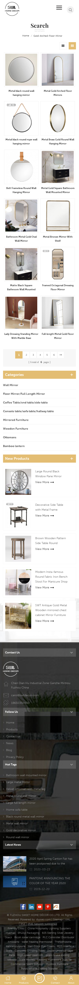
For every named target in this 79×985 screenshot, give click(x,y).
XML (67, 919)
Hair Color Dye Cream (41, 946)
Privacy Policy (15, 757)
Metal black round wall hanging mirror (21, 92)
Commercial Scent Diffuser (27, 964)
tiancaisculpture (15, 946)
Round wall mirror (17, 837)
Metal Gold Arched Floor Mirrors (58, 92)
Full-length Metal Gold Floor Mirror (58, 335)
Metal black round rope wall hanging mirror (21, 141)
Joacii (8, 937)
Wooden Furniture (15, 428)
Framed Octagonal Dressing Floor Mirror (58, 287)
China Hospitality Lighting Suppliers (49, 928)
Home (10, 722)
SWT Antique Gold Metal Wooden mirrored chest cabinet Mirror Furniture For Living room (51, 610)
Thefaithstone (63, 941)
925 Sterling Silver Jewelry (57, 932)
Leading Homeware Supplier (54, 959)
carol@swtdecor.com (25, 695)
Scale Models (27, 959)
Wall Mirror (10, 385)
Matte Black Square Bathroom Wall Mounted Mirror (21, 287)
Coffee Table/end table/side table (25, 402)
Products (12, 729)
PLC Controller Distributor (58, 937)
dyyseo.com (43, 919)
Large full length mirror (20, 802)
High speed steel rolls (30, 955)
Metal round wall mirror (21, 795)
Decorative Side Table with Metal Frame (49, 507)
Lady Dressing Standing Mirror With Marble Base (21, 335)
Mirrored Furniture (16, 420)
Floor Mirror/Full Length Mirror (24, 393)
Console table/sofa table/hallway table (28, 411)
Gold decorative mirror (21, 830)
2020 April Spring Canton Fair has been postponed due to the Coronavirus (50, 861)
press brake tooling (57, 955)
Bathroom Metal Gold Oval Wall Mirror (21, 238)
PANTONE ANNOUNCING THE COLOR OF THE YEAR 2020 (49, 881)
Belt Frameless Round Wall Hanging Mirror (21, 190)
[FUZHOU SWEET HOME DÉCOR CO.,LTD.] (12, 8)
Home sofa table (17, 809)
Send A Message (39, 978)
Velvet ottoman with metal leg (25, 789)
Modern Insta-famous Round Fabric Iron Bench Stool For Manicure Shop (51, 576)
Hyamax (10, 932)
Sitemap (58, 919)
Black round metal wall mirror (25, 816)
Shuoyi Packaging (29, 932)
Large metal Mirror (18, 782)
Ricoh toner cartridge (27, 937)
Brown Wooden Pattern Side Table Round (50, 541)
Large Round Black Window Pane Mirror (48, 474)
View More (42, 482)
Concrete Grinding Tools (30, 950)
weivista (12, 959)
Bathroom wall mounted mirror (26, 775)
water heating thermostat (37, 941)
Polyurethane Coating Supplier (39, 968)
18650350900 (20, 702)
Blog (9, 750)
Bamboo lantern (14, 446)
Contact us (13, 736)
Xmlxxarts (13, 941)
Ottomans (9, 437)
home (25, 35)
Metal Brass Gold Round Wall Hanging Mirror (58, 141)
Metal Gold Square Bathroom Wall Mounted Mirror (58, 190)
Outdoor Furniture (57, 964)
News (9, 743)
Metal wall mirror (17, 823)
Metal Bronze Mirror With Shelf (58, 238)
